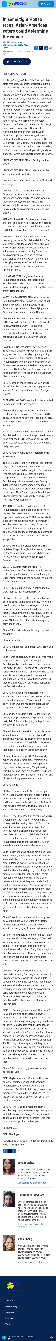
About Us (9, 1301)
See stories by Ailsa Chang (31, 1261)
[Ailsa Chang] (9, 1243)
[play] (4, 1337)
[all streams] (52, 1337)
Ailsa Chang (25, 1239)
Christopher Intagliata (13, 45)
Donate (47, 4)
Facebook (9, 1318)
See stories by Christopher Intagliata (31, 1225)
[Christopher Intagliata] (9, 1199)
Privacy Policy (11, 1307)
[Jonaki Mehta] (9, 1167)
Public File (9, 1313)
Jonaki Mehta (17, 42)
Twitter (8, 1324)
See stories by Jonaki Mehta (32, 1182)
